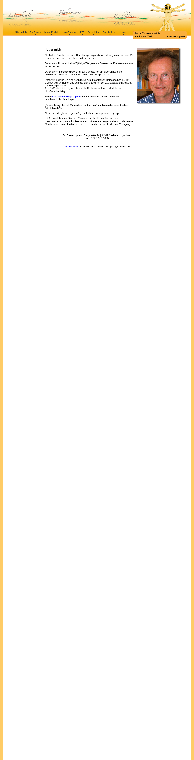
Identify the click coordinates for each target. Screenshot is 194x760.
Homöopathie (70, 32)
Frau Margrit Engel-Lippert (66, 96)
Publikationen (110, 32)
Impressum (71, 146)
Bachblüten (93, 32)
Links (123, 32)
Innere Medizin (51, 32)
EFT (82, 32)
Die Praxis (35, 32)
